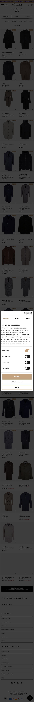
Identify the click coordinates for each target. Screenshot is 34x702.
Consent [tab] (6, 318)
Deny (17, 387)
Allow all (17, 376)
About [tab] (28, 318)
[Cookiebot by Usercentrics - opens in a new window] (24, 313)
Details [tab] (17, 318)
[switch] (27, 356)
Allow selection (17, 382)
